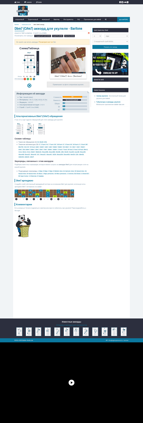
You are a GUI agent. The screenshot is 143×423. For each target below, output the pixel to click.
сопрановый (19, 19)
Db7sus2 (70, 149)
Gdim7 (37, 147)
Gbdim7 (50, 149)
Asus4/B (76, 152)
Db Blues (39, 173)
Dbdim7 (83, 147)
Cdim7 (74, 147)
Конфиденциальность (116, 340)
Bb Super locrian (23, 176)
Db (59, 107)
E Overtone (70, 173)
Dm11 (28, 152)
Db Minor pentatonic (60, 173)
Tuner (18, 2)
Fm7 (47, 144)
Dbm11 (24, 152)
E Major (50, 171)
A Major (40, 171)
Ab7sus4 (75, 144)
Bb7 (87, 144)
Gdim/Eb (81, 154)
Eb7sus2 (80, 149)
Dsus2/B (71, 152)
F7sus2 (65, 149)
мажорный (46, 19)
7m (46, 100)
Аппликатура (19, 79)
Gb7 (55, 144)
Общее (57, 103)
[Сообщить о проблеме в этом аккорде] (88, 33)
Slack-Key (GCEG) (69, 36)
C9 (70, 147)
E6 (38, 142)
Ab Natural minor (31, 173)
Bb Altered (77, 173)
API (107, 340)
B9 (64, 147)
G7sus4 (67, 144)
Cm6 (25, 147)
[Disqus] (61, 240)
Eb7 (28, 147)
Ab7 (71, 144)
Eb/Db (54, 154)
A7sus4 (83, 144)
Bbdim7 (55, 147)
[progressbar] (75, 97)
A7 (79, 144)
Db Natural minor (79, 171)
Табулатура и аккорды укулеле (108, 102)
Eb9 (24, 149)
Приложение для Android (92, 19)
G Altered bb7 (85, 173)
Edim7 (37, 149)
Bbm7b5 (20, 147)
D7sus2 (75, 149)
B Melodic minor (58, 171)
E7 (39, 144)
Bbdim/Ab (38, 152)
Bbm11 (86, 149)
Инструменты (68, 19)
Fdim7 (45, 149)
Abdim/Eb (21, 157)
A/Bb (62, 152)
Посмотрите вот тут (46, 42)
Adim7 (46, 147)
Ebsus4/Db (67, 154)
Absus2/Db (60, 154)
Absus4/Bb (52, 152)
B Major (45, 171)
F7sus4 (51, 144)
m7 (59, 110)
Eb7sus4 (32, 147)
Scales (39, 2)
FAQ (78, 19)
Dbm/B (41, 142)
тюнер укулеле (102, 96)
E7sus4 (43, 144)
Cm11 (20, 152)
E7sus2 (60, 149)
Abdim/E (27, 157)
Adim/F (32, 157)
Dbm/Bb (58, 152)
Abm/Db (72, 154)
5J (41, 100)
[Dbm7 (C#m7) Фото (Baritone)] (68, 62)
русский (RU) (123, 19)
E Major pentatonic (48, 173)
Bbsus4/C (34, 154)
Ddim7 (20, 149)
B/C (38, 154)
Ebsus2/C (27, 154)
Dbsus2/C (43, 154)
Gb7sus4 (59, 144)
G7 (63, 144)
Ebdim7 (28, 149)
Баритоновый (33, 19)
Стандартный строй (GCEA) (42, 36)
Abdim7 (42, 147)
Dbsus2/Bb (45, 152)
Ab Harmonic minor (68, 171)
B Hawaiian (40, 176)
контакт (126, 340)
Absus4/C (49, 154)
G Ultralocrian (33, 176)
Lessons (29, 2)
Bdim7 (67, 147)
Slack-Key (57, 19)
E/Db (45, 142)
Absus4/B (21, 154)
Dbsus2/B (83, 152)
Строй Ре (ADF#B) (57, 36)
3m (36, 100)
